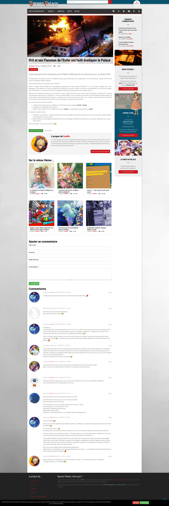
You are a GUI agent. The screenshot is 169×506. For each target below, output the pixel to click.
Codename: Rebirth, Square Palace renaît (96, 229)
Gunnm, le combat (124, 37)
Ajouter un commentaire (36, 130)
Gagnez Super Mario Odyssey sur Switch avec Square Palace (41, 229)
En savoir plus (144, 502)
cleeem (52, 292)
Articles (61, 11)
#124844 (110, 292)
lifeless (52, 377)
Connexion (137, 3)
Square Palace (33, 69)
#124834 (110, 417)
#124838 (110, 345)
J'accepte (136, 502)
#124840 (110, 308)
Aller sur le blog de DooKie (100, 151)
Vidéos (51, 11)
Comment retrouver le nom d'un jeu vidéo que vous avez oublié (128, 30)
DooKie (33, 66)
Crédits (32, 492)
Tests (69, 11)
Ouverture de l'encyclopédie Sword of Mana (68, 229)
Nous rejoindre (34, 481)
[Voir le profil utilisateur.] (39, 144)
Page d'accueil (33, 259)
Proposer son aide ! (128, 135)
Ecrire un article (128, 89)
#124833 (110, 456)
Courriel (32, 252)
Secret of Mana (117, 480)
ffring (32, 99)
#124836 (110, 377)
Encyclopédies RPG (36, 11)
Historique (33, 485)
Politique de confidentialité (38, 496)
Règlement (33, 488)
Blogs (77, 11)
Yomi (51, 345)
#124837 (110, 361)
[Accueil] (46, 4)
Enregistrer (34, 283)
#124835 (110, 393)
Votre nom (33, 245)
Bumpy (52, 393)
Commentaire (34, 267)
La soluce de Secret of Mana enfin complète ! (68, 191)
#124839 (110, 324)
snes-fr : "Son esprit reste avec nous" (98, 191)
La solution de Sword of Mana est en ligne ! (41, 191)
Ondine (66, 193)
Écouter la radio (128, 172)
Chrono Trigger (128, 480)
